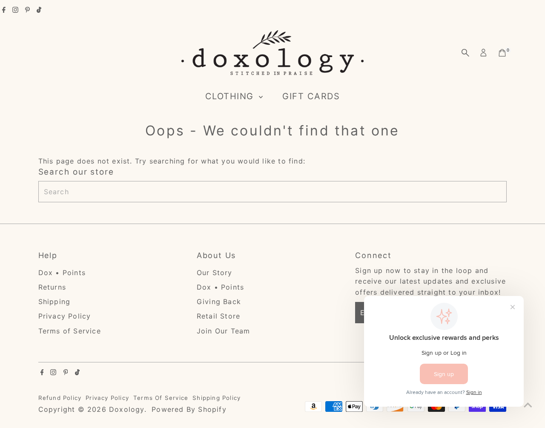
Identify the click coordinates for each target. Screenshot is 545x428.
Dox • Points (62, 272)
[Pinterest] (27, 10)
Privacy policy (107, 397)
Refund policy (60, 397)
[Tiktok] (38, 10)
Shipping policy (216, 397)
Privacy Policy (64, 316)
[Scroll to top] (527, 404)
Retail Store (218, 316)
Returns (52, 287)
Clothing (231, 96)
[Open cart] (502, 53)
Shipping (54, 301)
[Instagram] (15, 10)
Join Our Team (223, 331)
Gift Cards (311, 96)
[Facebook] (4, 10)
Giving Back (219, 301)
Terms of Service (69, 331)
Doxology (126, 409)
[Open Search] (465, 53)
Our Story (214, 272)
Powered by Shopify (189, 409)
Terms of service (160, 397)
